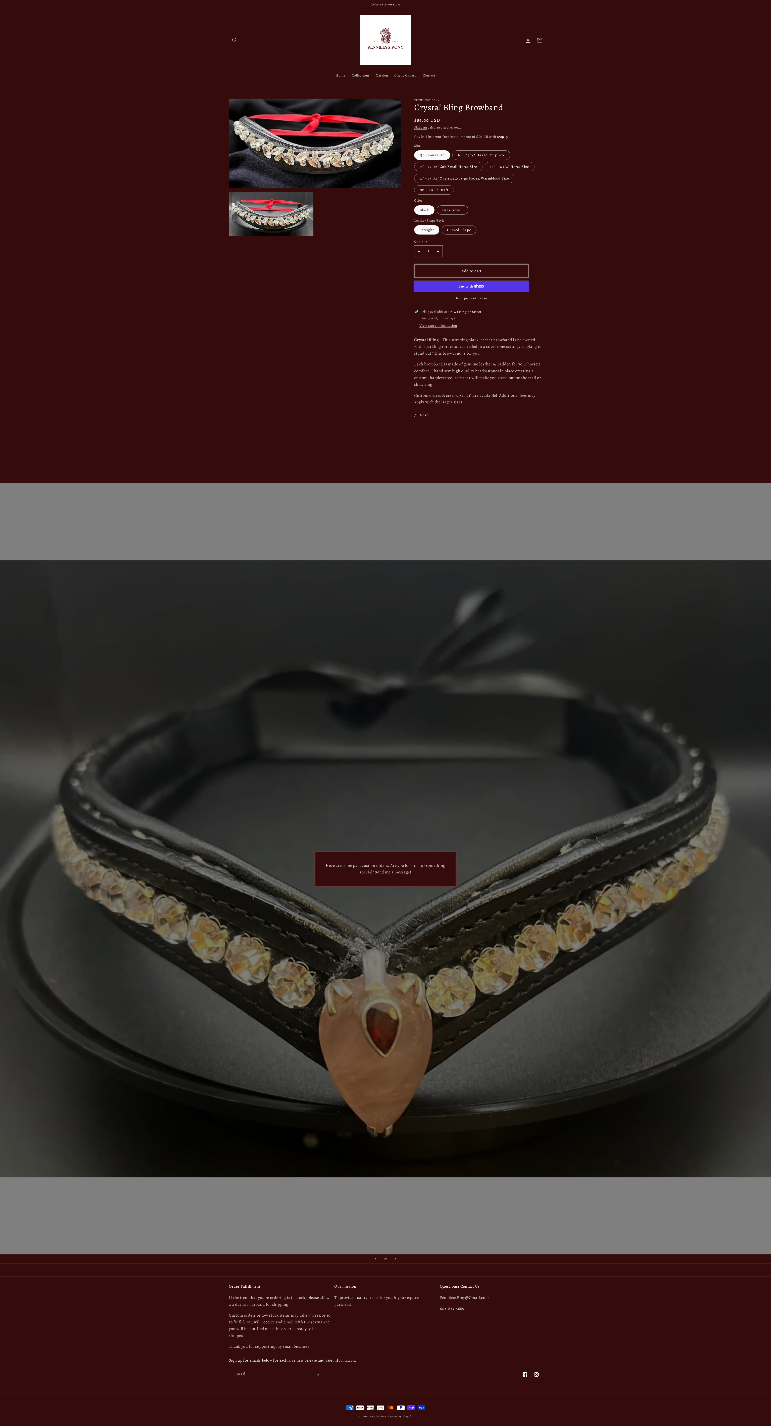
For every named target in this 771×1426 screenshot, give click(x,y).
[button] (234, 40)
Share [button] (425, 415)
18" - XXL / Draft (434, 190)
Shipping (420, 127)
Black (424, 210)
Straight (427, 230)
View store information (438, 325)
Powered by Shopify (400, 1416)
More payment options (471, 298)
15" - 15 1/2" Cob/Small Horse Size (448, 166)
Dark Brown (452, 210)
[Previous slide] (375, 1259)
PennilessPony (378, 1416)
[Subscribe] (317, 1374)
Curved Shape (459, 230)
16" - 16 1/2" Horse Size (509, 166)
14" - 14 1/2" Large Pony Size (481, 155)
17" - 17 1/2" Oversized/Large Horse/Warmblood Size (464, 178)
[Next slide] (395, 1259)
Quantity (421, 241)
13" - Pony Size (432, 155)
